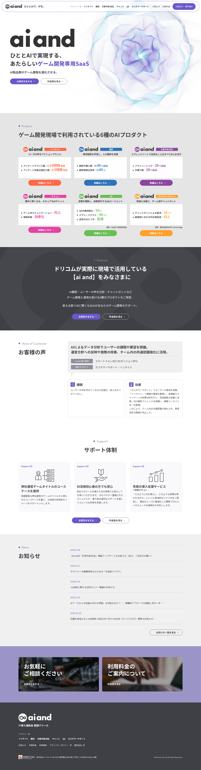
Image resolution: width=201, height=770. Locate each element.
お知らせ (156, 6)
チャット (120, 6)
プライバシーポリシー (59, 745)
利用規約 (43, 745)
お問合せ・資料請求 (184, 6)
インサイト (88, 6)
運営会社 (78, 745)
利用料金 (166, 6)
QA (127, 6)
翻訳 (98, 6)
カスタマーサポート (140, 6)
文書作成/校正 (108, 6)
